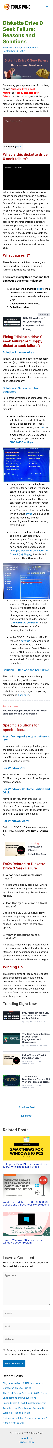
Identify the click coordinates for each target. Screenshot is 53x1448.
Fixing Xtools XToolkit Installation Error (24, 1403)
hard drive (23, 695)
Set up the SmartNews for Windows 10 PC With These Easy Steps (25, 1165)
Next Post (26, 1115)
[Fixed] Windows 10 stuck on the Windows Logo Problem (23, 1241)
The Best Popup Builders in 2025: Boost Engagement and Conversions (25, 712)
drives (28, 513)
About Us (26, 1438)
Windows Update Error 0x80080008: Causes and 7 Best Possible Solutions (26, 1203)
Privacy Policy (26, 1442)
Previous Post (27, 1107)
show (18, 146)
